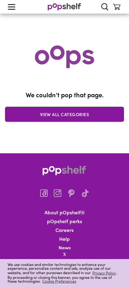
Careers (64, 230)
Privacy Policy (104, 272)
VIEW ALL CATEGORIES (64, 114)
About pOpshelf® (64, 212)
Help (64, 239)
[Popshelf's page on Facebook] (44, 193)
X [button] (64, 254)
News (65, 248)
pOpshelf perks (64, 221)
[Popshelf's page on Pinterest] (71, 193)
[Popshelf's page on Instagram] (57, 193)
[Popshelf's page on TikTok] (85, 193)
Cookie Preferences (59, 281)
